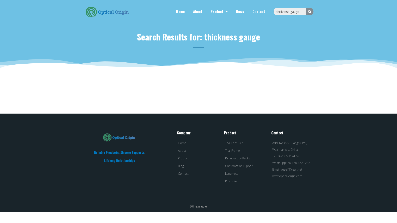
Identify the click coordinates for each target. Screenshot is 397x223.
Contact (258, 11)
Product (217, 11)
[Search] (309, 11)
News (240, 11)
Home (180, 11)
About (197, 11)
